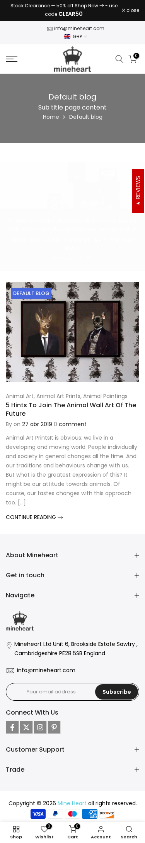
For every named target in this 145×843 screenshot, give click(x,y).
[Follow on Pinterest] (54, 727)
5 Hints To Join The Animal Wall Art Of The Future (71, 409)
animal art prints (58, 396)
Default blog (31, 293)
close (132, 10)
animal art (20, 396)
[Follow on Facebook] (12, 727)
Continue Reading (32, 517)
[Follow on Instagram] (40, 727)
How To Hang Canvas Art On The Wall (73, 244)
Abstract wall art (77, 220)
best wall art (122, 229)
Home (51, 117)
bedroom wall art (86, 229)
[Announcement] (64, 10)
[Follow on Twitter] (26, 727)
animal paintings (105, 396)
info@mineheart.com (79, 28)
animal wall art (46, 229)
